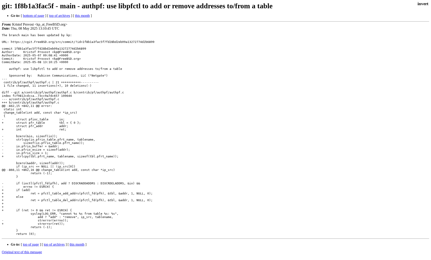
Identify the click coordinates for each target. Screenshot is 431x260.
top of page (31, 244)
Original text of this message (22, 252)
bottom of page (33, 16)
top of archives (59, 16)
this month (82, 16)
